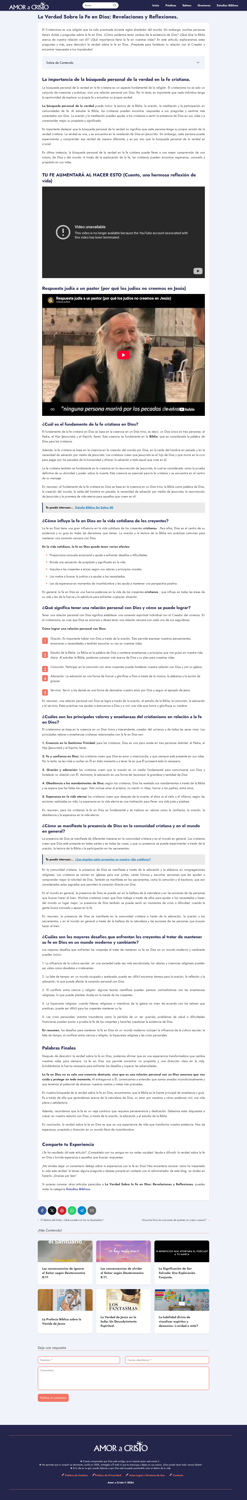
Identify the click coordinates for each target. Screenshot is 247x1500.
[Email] (92, 1210)
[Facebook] (42, 1210)
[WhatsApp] (72, 1210)
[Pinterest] (62, 1210)
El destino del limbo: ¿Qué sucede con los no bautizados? (72, 1220)
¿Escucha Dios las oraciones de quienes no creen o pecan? (174, 1220)
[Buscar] (114, 5)
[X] (52, 1210)
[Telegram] (82, 1210)
